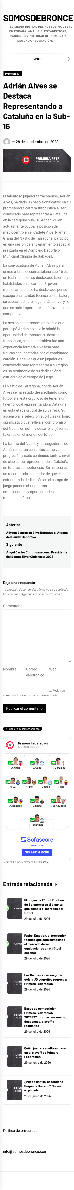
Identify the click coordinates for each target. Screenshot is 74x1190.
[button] (37, 59)
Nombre (9, 669)
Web (53, 669)
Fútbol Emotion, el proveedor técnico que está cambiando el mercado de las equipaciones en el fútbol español (45, 944)
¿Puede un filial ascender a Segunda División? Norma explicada (43, 1086)
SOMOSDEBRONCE (38, 17)
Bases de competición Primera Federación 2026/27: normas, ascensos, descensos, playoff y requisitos (45, 1017)
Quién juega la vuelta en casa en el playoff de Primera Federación (45, 1052)
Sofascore (43, 862)
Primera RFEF (12, 73)
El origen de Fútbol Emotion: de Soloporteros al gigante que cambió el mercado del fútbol (44, 906)
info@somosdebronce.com (25, 1151)
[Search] (69, 59)
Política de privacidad (20, 1130)
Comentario (14, 606)
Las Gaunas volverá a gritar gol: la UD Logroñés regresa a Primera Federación (45, 979)
